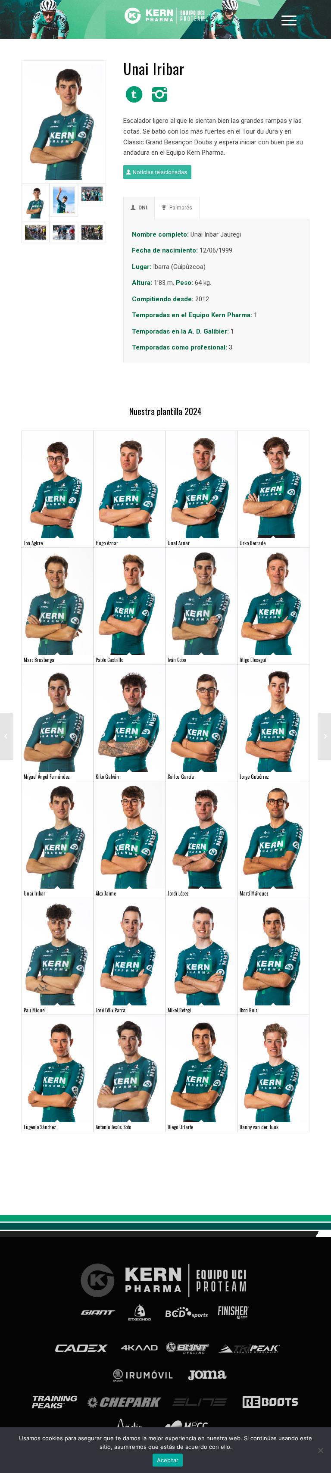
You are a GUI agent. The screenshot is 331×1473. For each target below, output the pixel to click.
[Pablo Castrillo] (129, 601)
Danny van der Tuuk (259, 1126)
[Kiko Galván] (129, 718)
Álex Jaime (106, 893)
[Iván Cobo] (201, 601)
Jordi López (178, 893)
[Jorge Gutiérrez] (273, 718)
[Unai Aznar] (201, 484)
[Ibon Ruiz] (273, 951)
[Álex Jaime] (129, 835)
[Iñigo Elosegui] (273, 601)
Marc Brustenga (39, 659)
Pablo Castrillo (109, 659)
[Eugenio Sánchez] (57, 1068)
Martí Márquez (254, 893)
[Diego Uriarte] (201, 1068)
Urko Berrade (252, 543)
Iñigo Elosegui (253, 659)
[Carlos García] (201, 718)
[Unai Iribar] (57, 835)
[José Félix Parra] (129, 951)
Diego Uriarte (180, 1126)
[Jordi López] (201, 835)
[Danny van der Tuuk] (273, 1068)
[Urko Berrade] (273, 484)
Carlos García (181, 776)
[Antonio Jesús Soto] (129, 1068)
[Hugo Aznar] (129, 484)
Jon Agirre (33, 543)
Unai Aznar (179, 543)
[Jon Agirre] (57, 484)
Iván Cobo (177, 659)
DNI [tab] (142, 208)
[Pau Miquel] (57, 951)
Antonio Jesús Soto (113, 1126)
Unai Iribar (34, 893)
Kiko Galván (107, 776)
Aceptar (168, 1460)
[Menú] (289, 19)
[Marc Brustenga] (57, 601)
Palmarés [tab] (180, 208)
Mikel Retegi (179, 1010)
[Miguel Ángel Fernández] (57, 718)
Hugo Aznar (107, 543)
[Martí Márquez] (273, 835)
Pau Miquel (35, 1010)
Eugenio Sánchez (40, 1126)
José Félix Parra (110, 1010)
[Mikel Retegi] (201, 951)
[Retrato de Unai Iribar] (64, 122)
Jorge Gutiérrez (254, 776)
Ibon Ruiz (249, 1010)
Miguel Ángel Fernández (47, 776)
